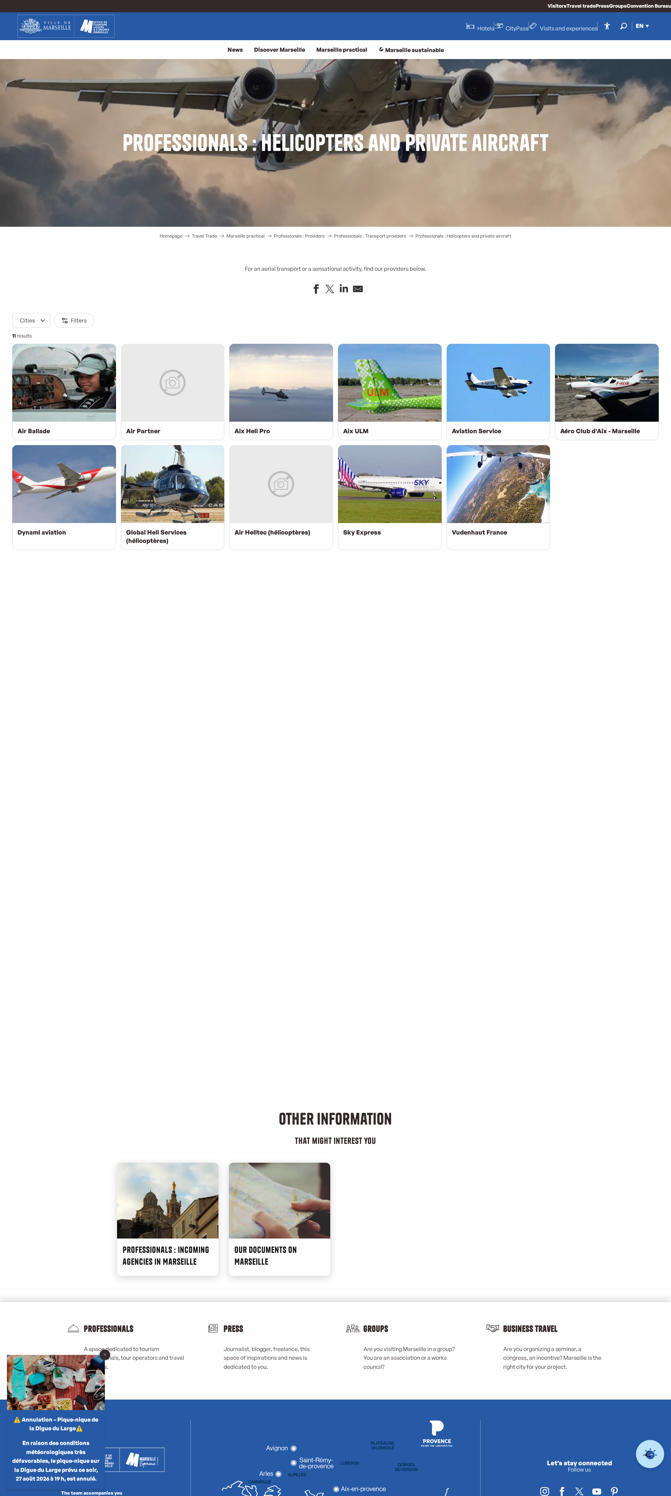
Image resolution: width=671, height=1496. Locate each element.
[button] (623, 26)
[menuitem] (66, 26)
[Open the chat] (650, 1454)
